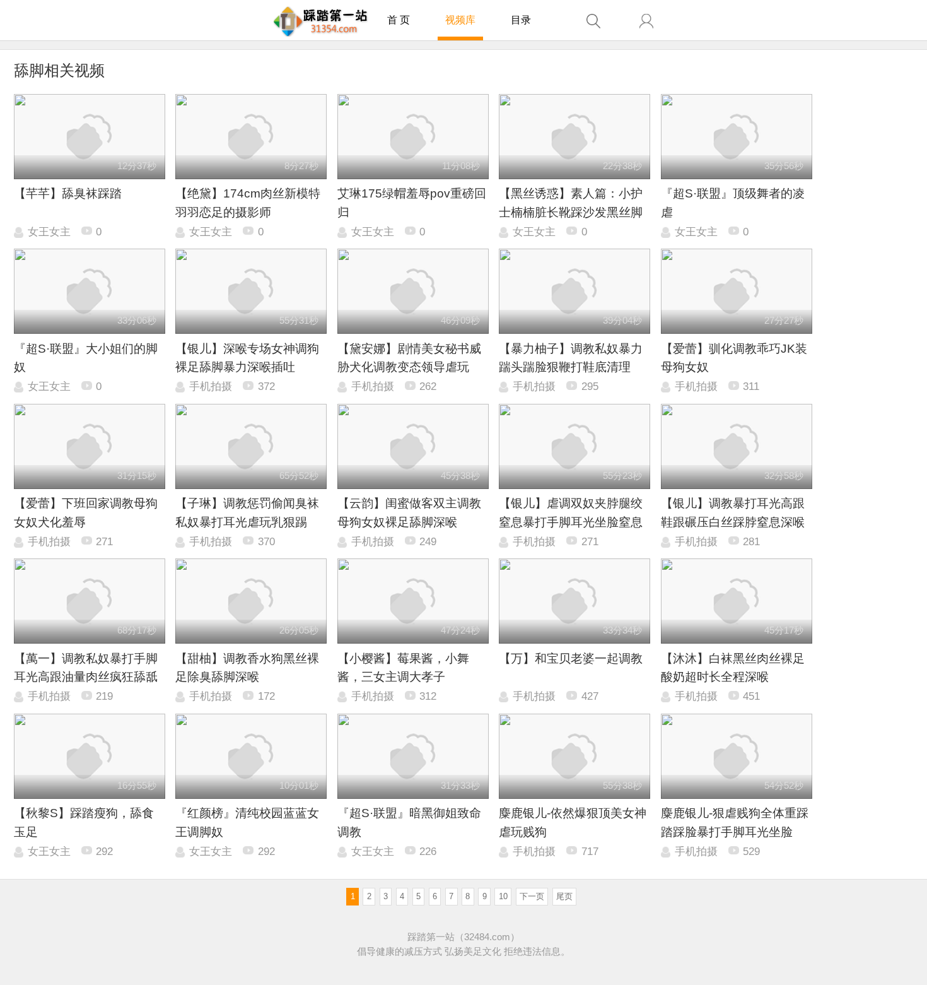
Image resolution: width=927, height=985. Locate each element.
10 (503, 896)
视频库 (460, 20)
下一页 (532, 896)
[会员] (646, 21)
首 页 (398, 20)
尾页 (564, 896)
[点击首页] (320, 21)
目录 (521, 20)
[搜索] (593, 21)
